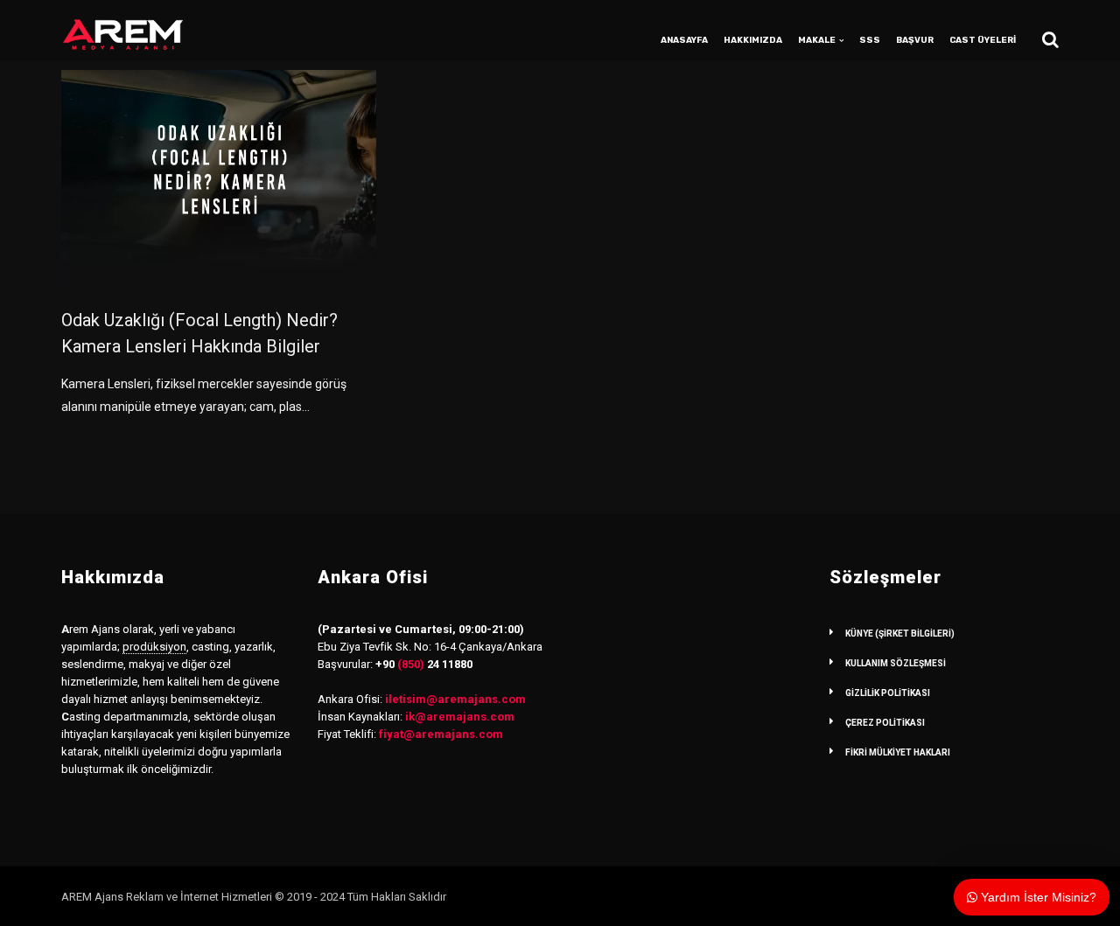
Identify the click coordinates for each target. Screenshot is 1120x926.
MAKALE (817, 40)
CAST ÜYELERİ (982, 40)
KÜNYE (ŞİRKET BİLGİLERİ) (900, 633)
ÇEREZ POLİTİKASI (885, 723)
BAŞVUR (915, 40)
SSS (869, 40)
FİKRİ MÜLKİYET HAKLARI (897, 752)
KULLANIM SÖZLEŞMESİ (895, 663)
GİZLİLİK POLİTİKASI (887, 693)
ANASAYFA (684, 40)
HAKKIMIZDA (753, 40)
